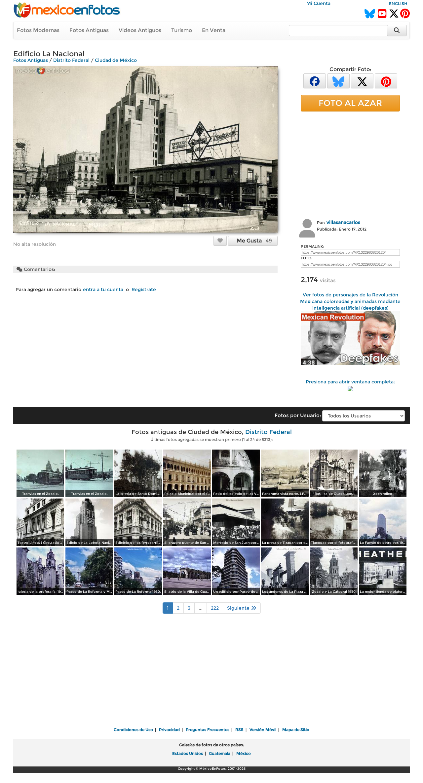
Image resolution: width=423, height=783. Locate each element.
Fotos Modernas (38, 30)
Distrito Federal (71, 60)
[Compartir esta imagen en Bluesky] (338, 80)
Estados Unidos (187, 753)
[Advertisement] (350, 164)
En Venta (213, 30)
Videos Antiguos (140, 30)
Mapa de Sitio (295, 729)
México (243, 753)
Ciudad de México (116, 60)
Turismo (181, 30)
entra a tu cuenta (103, 289)
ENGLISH (398, 3)
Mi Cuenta (318, 3)
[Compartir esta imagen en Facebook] (314, 80)
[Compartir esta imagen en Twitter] (362, 80)
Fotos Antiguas (89, 30)
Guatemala (219, 753)
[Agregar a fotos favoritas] (220, 240)
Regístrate (144, 289)
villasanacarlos (343, 222)
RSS (239, 729)
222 (215, 608)
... (201, 608)
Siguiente (239, 608)
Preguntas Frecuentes (207, 729)
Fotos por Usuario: (298, 415)
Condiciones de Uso (133, 729)
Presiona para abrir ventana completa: (350, 382)
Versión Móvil (263, 729)
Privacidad (169, 729)
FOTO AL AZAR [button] (350, 103)
